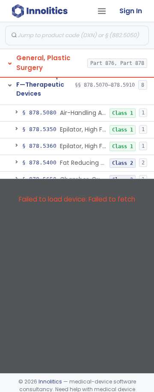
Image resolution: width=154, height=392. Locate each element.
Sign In (130, 11)
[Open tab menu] (102, 11)
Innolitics (50, 381)
